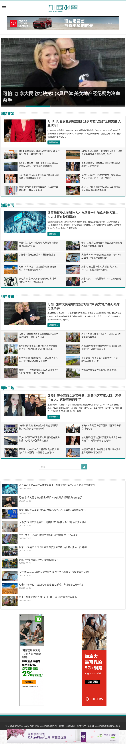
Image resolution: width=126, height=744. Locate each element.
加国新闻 (7, 205)
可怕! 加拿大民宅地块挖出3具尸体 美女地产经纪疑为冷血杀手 (50, 497)
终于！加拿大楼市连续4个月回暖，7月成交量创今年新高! (48, 597)
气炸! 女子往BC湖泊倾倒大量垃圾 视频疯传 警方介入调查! (48, 535)
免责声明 (81, 726)
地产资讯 (7, 296)
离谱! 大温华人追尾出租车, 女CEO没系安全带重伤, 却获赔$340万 (52, 510)
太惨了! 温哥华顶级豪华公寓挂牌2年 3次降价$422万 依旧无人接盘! (53, 522)
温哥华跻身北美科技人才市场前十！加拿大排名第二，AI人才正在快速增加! (57, 485)
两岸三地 (7, 388)
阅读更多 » (53, 142)
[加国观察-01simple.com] (63, 8)
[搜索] (84, 466)
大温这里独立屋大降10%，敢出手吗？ (99, 370)
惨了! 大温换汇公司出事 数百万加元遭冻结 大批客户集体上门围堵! (53, 547)
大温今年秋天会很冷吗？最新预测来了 (37, 254)
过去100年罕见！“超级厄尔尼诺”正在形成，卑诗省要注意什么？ (51, 584)
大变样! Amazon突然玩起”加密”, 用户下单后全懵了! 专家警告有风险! (54, 572)
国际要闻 (7, 114)
